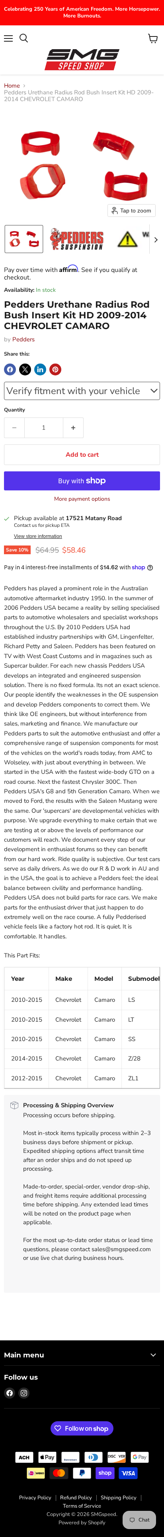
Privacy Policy (35, 1497)
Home (12, 85)
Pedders (23, 339)
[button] (24, 239)
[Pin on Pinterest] (55, 369)
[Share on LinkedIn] (40, 369)
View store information (38, 536)
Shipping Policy (119, 1497)
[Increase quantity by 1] (73, 427)
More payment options (82, 499)
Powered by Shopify (82, 1522)
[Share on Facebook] (10, 369)
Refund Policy (76, 1497)
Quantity (14, 410)
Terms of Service (82, 1506)
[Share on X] (25, 369)
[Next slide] (155, 239)
